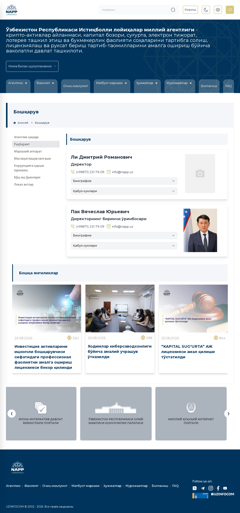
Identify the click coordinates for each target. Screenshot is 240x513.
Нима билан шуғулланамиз (30, 66)
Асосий (23, 122)
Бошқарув (42, 122)
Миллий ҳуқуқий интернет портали (191, 421)
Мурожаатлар (177, 83)
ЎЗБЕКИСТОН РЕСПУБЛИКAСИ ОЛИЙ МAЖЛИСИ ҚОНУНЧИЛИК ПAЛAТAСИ (115, 421)
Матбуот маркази (110, 83)
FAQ (228, 86)
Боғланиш (209, 86)
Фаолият (43, 83)
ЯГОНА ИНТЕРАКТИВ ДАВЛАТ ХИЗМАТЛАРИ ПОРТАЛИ (41, 421)
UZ (230, 9)
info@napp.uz (122, 172)
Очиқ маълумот (75, 86)
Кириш (190, 9)
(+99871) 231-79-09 (90, 172)
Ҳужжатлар (145, 83)
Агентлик (16, 83)
